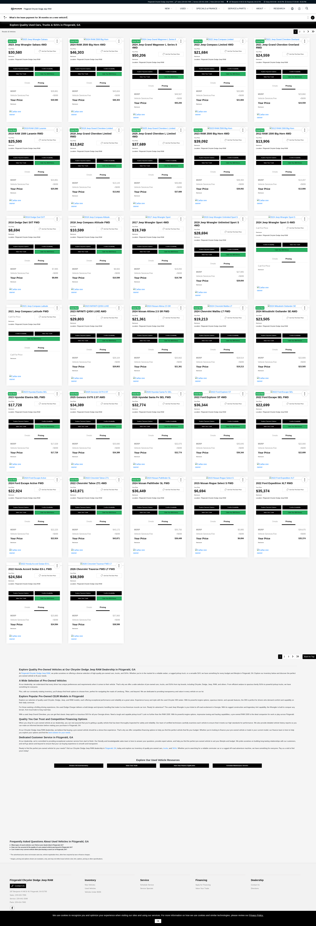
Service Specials (146, 888)
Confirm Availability (47, 68)
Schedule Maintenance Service (237, 765)
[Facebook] (12, 908)
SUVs (174, 748)
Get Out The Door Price (49, 51)
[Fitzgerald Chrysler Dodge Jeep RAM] (31, 8)
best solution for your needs (59, 733)
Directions (255, 888)
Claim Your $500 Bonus (47, 74)
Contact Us (19, 886)
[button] (57, 219)
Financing (201, 880)
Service (144, 880)
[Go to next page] (308, 31)
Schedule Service (147, 885)
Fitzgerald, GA (110, 748)
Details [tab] (27, 83)
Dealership (257, 880)
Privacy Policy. (256, 915)
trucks (165, 748)
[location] (227, 2)
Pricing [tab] (41, 83)
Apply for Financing (203, 885)
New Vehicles (90, 885)
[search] (307, 8)
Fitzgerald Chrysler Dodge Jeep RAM (35, 673)
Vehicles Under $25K (93, 892)
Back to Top (309, 657)
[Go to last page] (313, 31)
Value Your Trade (21, 74)
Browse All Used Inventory (78, 765)
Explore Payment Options (21, 68)
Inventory (90, 880)
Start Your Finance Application (184, 765)
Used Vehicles (90, 888)
